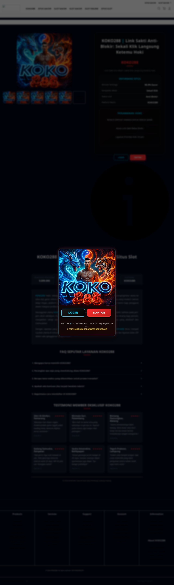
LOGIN (73, 312)
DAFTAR (99, 312)
